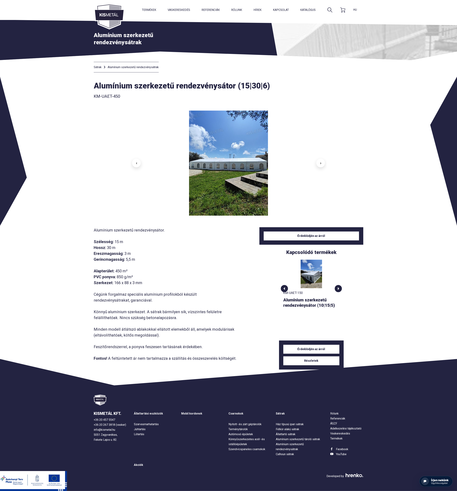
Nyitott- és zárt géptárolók (245, 424)
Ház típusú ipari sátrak (290, 424)
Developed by (336, 476)
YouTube (341, 454)
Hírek (257, 10)
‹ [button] (136, 163)
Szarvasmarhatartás (146, 424)
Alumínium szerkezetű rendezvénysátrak (133, 67)
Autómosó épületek (240, 434)
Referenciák (211, 10)
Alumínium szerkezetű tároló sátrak (298, 439)
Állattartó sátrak (285, 434)
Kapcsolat (281, 10)
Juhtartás (139, 429)
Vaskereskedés (179, 10)
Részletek (311, 360)
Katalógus (308, 10)
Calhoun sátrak (285, 454)
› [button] (320, 163)
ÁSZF (333, 423)
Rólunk (236, 10)
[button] (284, 288)
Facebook (342, 449)
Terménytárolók (238, 429)
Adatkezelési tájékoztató (345, 428)
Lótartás (139, 434)
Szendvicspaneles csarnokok (246, 449)
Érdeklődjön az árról (311, 236)
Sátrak (98, 67)
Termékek (149, 10)
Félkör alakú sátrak (287, 429)
